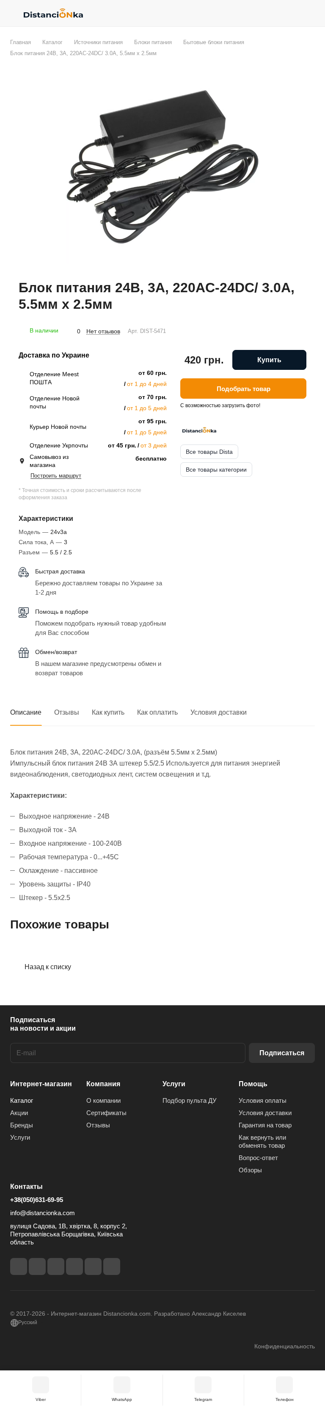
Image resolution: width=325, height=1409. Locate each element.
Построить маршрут (55, 475)
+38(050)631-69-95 (36, 1199)
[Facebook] (18, 1266)
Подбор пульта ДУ (189, 1100)
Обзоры (250, 1170)
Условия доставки (218, 712)
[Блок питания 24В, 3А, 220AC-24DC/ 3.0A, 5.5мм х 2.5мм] (162, 168)
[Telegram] (55, 1266)
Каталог (21, 1100)
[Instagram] (37, 1266)
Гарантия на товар (265, 1125)
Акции (19, 1112)
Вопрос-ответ (258, 1157)
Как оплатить (157, 712)
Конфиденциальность (284, 1346)
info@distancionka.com (42, 1212)
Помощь (253, 1084)
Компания (103, 1084)
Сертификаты (106, 1112)
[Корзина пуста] (309, 13)
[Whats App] (111, 1266)
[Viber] (93, 1266)
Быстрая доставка (60, 571)
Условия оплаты (262, 1100)
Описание (25, 712)
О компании (103, 1100)
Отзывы (66, 712)
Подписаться (281, 1053)
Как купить (108, 712)
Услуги (20, 1137)
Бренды (21, 1125)
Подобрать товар (243, 388)
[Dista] (199, 429)
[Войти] (287, 13)
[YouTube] (74, 1266)
